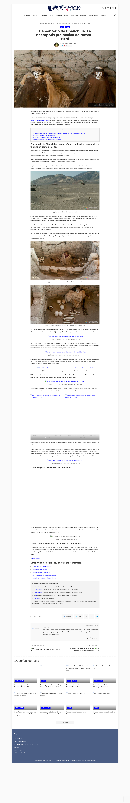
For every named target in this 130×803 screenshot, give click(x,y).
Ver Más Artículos (91, 625)
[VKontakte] (71, 46)
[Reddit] (69, 46)
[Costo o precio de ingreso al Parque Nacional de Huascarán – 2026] (52, 674)
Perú (67, 27)
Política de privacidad (75, 760)
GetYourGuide (39, 589)
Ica (62, 27)
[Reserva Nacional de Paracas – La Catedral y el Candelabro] (104, 674)
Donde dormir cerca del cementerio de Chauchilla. (46, 137)
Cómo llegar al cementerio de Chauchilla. (43, 135)
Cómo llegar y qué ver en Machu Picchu (44, 578)
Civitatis (37, 587)
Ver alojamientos (36, 558)
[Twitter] (103, 8)
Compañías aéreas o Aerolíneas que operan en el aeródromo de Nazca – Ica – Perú (25, 714)
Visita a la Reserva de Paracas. (41, 572)
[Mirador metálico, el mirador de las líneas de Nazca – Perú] (78, 674)
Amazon (37, 598)
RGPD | (68, 760)
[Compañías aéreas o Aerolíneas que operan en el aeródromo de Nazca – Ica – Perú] (25, 701)
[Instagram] (108, 8)
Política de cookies (60, 760)
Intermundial (38, 592)
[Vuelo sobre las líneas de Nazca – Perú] (78, 701)
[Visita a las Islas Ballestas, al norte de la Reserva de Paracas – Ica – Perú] (52, 701)
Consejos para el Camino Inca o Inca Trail (44, 575)
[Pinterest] (106, 8)
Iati (36, 595)
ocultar (67, 129)
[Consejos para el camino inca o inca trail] (104, 701)
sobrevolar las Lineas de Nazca (40, 120)
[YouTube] (113, 8)
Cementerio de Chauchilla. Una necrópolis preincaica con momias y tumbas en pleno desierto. (58, 133)
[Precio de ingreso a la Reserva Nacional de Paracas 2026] (25, 674)
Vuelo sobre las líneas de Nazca (41, 566)
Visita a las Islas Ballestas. (40, 569)
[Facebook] (101, 8)
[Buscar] (115, 15)
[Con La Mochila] (65, 8)
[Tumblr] (110, 8)
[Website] (88, 638)
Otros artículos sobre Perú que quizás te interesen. (46, 139)
